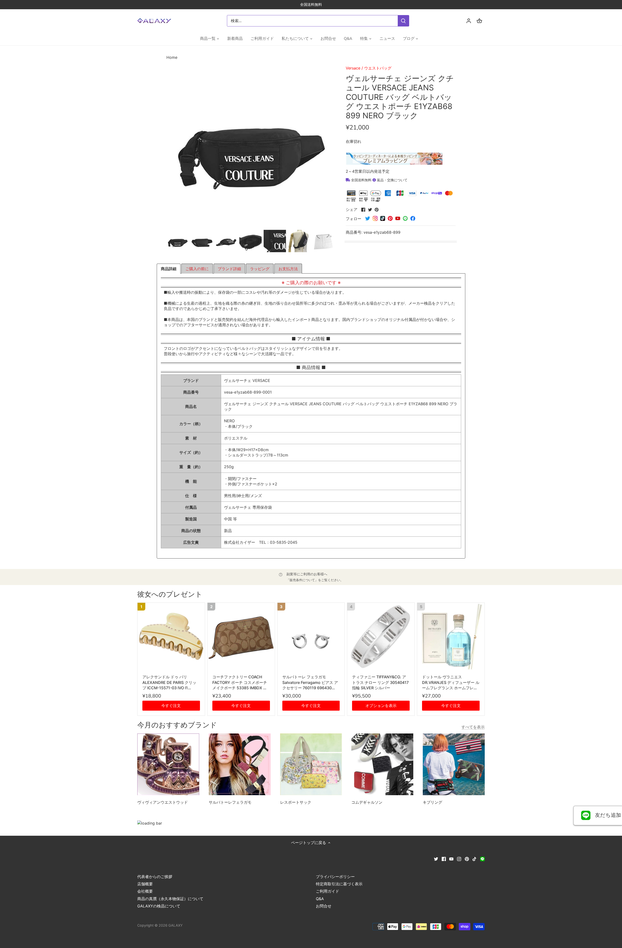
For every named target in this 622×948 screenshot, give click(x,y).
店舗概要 (145, 883)
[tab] (169, 269)
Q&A (320, 898)
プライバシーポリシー (335, 876)
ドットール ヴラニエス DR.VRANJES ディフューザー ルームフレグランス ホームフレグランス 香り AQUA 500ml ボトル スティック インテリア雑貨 (450, 682)
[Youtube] (451, 858)
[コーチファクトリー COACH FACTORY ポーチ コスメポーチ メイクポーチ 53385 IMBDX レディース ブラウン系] (241, 636)
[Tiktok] (474, 858)
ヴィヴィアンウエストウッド (162, 802)
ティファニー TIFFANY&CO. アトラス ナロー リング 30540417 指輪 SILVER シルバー (380, 682)
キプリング (432, 802)
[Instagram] (459, 858)
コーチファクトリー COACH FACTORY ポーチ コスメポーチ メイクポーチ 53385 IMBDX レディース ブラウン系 (239, 682)
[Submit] (403, 20)
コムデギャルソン (366, 802)
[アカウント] (468, 20)
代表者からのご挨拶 (154, 876)
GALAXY (175, 925)
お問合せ (323, 906)
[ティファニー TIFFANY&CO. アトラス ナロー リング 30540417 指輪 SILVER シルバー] (381, 636)
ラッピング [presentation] (259, 268)
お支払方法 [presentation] (288, 268)
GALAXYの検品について (158, 906)
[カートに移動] (479, 20)
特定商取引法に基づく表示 (339, 883)
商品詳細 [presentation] (168, 268)
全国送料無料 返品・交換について (378, 180)
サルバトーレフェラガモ (230, 802)
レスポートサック (295, 802)
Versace (353, 68)
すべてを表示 (473, 726)
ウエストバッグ (377, 68)
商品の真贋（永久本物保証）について (170, 898)
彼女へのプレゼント (169, 594)
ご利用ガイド (327, 891)
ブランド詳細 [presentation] (229, 268)
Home (171, 57)
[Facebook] (444, 858)
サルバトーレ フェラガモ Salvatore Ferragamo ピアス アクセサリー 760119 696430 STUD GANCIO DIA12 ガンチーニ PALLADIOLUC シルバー (310, 682)
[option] (177, 241)
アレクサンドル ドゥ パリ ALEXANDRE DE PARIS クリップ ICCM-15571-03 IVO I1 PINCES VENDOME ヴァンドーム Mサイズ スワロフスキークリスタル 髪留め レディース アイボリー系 (171, 682)
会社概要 (145, 891)
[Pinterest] (467, 858)
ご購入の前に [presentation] (197, 268)
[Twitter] (436, 858)
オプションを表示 (381, 705)
